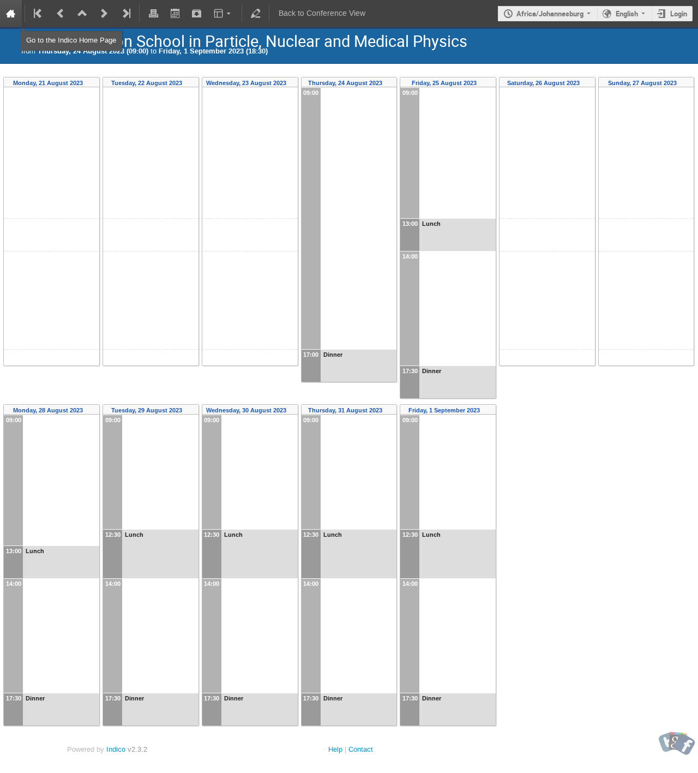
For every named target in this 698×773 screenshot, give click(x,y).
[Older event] (60, 13)
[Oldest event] (39, 13)
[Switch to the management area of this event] (256, 13)
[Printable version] (153, 13)
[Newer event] (104, 13)
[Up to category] (82, 13)
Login (678, 14)
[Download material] (197, 13)
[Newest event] (125, 13)
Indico (115, 749)
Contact (360, 749)
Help (335, 749)
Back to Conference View (322, 13)
